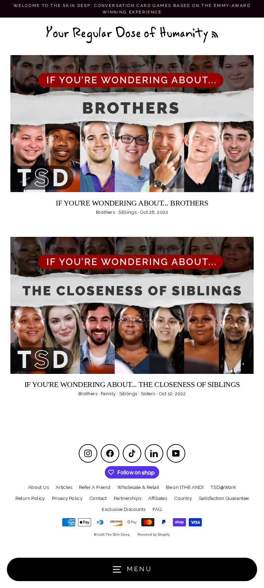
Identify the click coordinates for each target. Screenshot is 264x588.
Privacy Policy (67, 498)
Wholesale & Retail (138, 487)
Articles (64, 487)
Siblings (128, 212)
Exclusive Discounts (123, 509)
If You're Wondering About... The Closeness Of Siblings (132, 384)
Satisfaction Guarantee (224, 498)
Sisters (148, 393)
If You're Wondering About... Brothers (132, 203)
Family (109, 393)
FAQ (157, 509)
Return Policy (30, 498)
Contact (98, 498)
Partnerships (128, 498)
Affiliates (157, 498)
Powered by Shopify (154, 534)
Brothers (106, 212)
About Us (38, 487)
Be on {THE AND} (185, 487)
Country (183, 498)
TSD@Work (223, 487)
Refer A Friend (94, 487)
